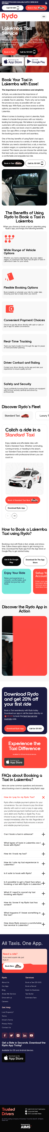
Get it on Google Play (11, 560)
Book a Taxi (9, 163)
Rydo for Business (32, 990)
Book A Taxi (32, 8)
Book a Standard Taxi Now (19, 500)
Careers (5, 1001)
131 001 (10, 716)
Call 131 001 (11, 8)
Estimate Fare (31, 998)
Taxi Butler (29, 994)
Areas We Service (9, 994)
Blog (3, 990)
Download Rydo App (16, 508)
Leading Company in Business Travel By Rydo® (22, 1119)
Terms (4, 1016)
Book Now (9, 966)
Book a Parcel (30, 986)
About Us (5, 982)
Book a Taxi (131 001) (33, 982)
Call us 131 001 (34, 163)
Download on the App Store (35, 561)
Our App (5, 986)
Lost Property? (8, 1012)
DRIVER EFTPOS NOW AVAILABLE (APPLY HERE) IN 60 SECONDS (20, 2)
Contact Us (6, 1027)
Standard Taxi (12, 415)
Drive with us (7, 998)
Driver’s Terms (7, 1020)
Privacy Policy (7, 1024)
